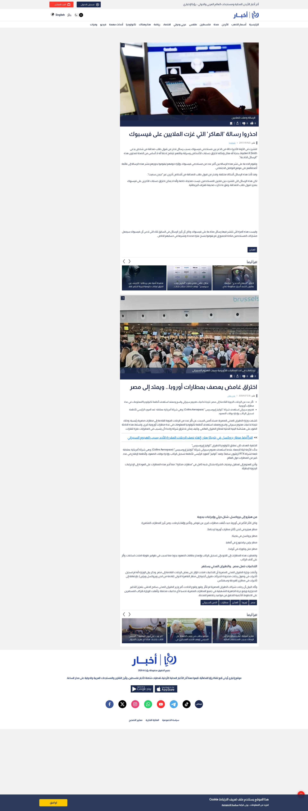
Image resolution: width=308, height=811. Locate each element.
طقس (193, 24)
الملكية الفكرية (152, 720)
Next (124, 261)
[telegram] (174, 704)
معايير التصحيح (135, 720)
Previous (130, 261)
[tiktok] (187, 704)
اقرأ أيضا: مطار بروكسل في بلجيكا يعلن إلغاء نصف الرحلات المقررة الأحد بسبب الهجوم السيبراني (190, 437)
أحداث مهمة (116, 24)
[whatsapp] (148, 704)
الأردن (225, 24)
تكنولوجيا (131, 24)
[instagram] (135, 704)
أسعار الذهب (238, 24)
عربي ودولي (180, 24)
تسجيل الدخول (87, 4)
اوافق (53, 802)
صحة (216, 24)
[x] (122, 704)
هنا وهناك (145, 24)
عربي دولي (231, 396)
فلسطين (205, 24)
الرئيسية (254, 24)
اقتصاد (167, 24)
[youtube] (161, 704)
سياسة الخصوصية (230, 805)
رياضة (157, 24)
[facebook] (110, 704)
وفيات (93, 24)
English (60, 14)
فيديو (103, 24)
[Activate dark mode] (78, 15)
